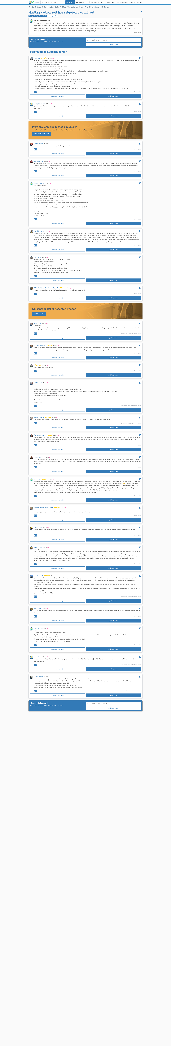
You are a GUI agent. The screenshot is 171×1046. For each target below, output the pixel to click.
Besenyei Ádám (39, 418)
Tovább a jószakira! (41, 134)
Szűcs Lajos (37, 324)
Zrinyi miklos (38, 628)
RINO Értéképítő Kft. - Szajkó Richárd (46, 288)
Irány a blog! (39, 314)
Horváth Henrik (39, 231)
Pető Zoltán (37, 609)
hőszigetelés (105, 7)
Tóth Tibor (37, 479)
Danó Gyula (37, 257)
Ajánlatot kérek (113, 44)
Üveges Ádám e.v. (39, 435)
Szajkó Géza (38, 657)
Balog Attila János (40, 104)
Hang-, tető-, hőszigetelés (89, 7)
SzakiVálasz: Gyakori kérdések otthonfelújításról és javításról (55, 7)
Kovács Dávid (38, 528)
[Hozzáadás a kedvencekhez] (141, 12)
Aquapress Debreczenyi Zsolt (43, 508)
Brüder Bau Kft (38, 457)
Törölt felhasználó (40, 346)
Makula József (38, 576)
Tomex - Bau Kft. (39, 183)
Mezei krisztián (38, 144)
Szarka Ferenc (38, 677)
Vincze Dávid (38, 383)
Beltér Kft (37, 58)
